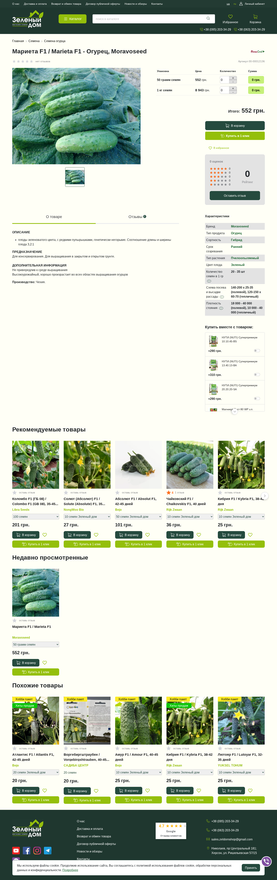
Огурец (236, 233)
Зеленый (238, 264)
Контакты (83, 858)
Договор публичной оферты (96, 843)
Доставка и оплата (90, 828)
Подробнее (70, 870)
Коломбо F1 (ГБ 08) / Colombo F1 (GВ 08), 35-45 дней (33, 501)
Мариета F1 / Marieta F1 (31, 626)
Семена (34, 40)
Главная (18, 40)
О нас (81, 821)
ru (235, 3)
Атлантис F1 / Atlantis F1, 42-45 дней (33, 757)
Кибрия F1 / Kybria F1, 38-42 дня (241, 501)
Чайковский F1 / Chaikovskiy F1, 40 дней (186, 501)
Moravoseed (240, 226)
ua (228, 3)
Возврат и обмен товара (94, 836)
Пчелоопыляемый (245, 258)
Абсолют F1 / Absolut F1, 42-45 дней (135, 501)
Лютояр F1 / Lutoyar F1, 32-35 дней (240, 757)
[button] (235, 412)
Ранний (236, 246)
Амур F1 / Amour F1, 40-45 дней (136, 757)
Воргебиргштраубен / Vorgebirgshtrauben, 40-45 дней (85, 757)
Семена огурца (54, 40)
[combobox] (154, 18)
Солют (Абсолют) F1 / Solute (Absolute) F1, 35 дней (83, 501)
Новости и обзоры (89, 851)
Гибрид (236, 239)
